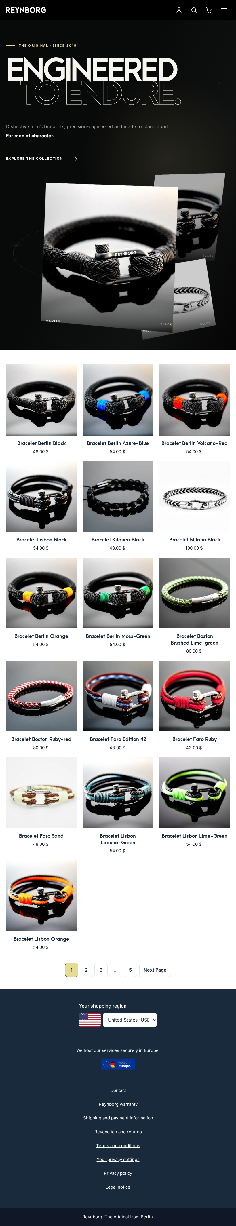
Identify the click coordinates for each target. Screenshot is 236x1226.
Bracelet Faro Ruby (194, 739)
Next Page (155, 970)
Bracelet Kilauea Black (118, 540)
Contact (118, 1090)
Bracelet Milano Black (194, 540)
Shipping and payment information (118, 1118)
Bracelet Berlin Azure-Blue (118, 443)
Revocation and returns (118, 1131)
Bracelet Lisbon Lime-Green (194, 836)
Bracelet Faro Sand (41, 836)
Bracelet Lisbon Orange (41, 939)
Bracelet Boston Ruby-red (41, 739)
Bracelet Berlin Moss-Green (118, 636)
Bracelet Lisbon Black (41, 540)
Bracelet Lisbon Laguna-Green (118, 839)
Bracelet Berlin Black (41, 443)
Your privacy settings (118, 1159)
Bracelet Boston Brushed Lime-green (194, 640)
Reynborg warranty (118, 1104)
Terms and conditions (118, 1145)
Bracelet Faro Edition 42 (118, 739)
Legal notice (118, 1187)
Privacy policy (118, 1173)
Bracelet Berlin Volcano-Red (194, 443)
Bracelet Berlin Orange (41, 636)
